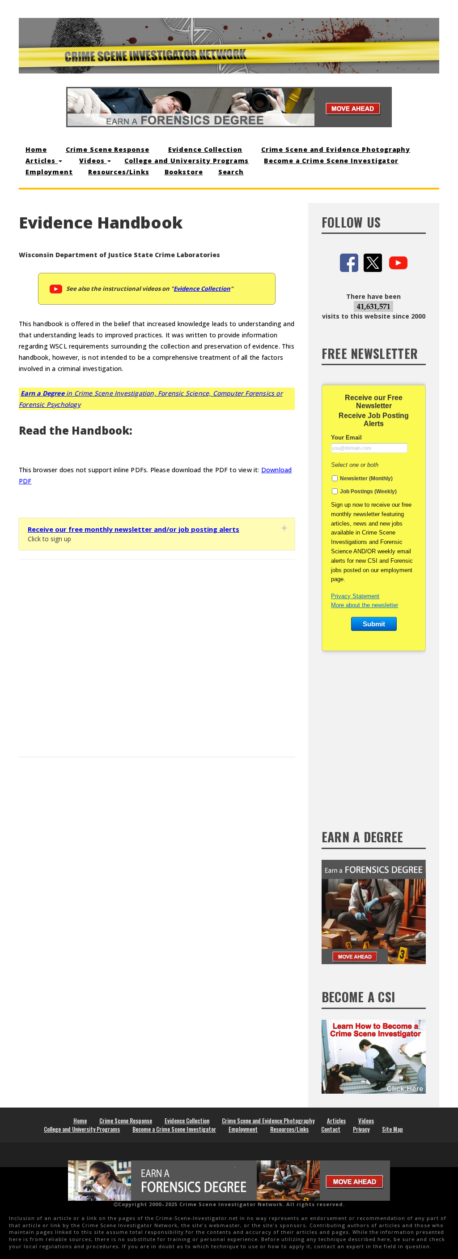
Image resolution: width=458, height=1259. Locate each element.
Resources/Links (118, 172)
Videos (92, 160)
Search (231, 172)
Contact (330, 1129)
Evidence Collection (205, 149)
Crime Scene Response (107, 149)
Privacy (361, 1129)
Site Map (392, 1129)
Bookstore (184, 172)
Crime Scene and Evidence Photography (335, 149)
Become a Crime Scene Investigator (331, 160)
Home (36, 149)
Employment (49, 172)
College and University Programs (186, 160)
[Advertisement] (157, 651)
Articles (41, 160)
